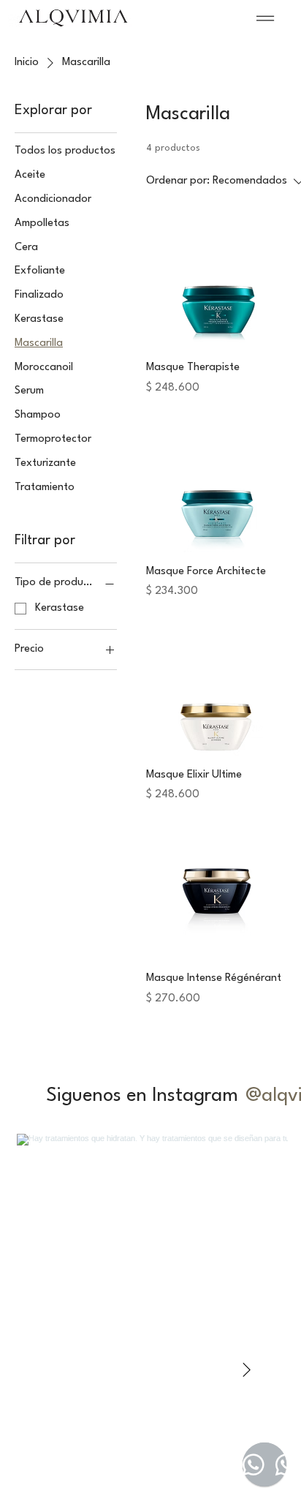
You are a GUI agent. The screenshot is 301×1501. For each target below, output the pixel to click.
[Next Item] (246, 1371)
